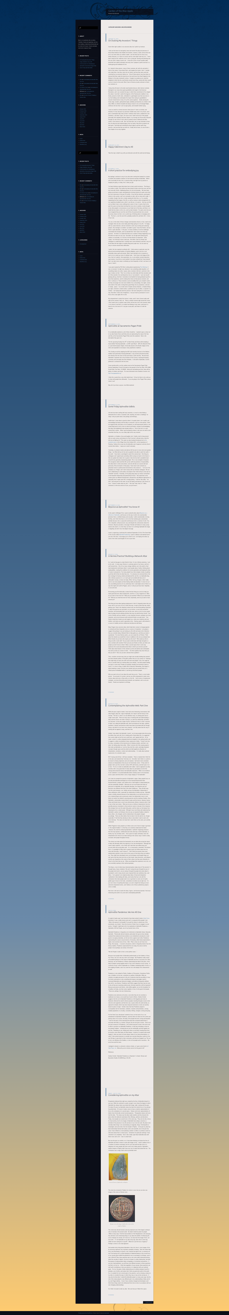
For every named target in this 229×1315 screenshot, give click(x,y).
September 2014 (83, 114)
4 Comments (111, 898)
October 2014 (83, 112)
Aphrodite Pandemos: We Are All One (124, 912)
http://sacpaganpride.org (114, 373)
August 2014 (82, 116)
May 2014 (82, 122)
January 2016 (83, 109)
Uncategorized (83, 243)
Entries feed (82, 140)
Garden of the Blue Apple (120, 11)
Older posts (148, 1302)
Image (110, 1093)
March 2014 (82, 126)
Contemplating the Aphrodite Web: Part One (128, 705)
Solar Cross (146, 918)
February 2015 (83, 111)
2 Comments (111, 692)
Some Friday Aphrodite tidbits (121, 406)
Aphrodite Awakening (124, 534)
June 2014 (82, 120)
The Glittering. (143, 267)
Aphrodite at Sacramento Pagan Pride (124, 326)
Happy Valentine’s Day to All (120, 147)
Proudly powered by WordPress (85, 1313)
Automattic (106, 1313)
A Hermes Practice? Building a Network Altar (127, 556)
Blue (81, 79)
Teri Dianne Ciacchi (84, 87)
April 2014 (82, 124)
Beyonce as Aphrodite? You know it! (124, 507)
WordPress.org (83, 144)
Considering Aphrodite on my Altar (123, 1095)
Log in (81, 138)
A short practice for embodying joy (123, 170)
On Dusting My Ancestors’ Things (122, 40)
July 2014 (82, 118)
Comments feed (83, 142)
